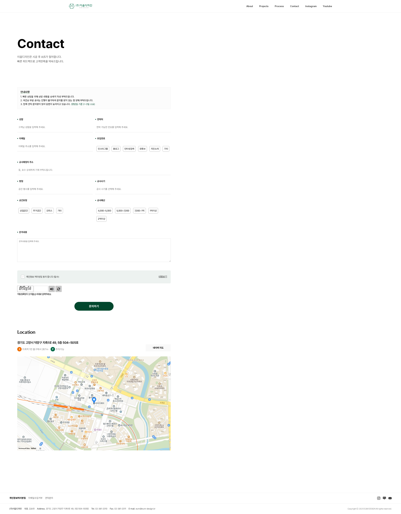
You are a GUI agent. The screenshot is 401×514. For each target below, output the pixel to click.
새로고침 (58, 289)
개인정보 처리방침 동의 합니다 (42, 276)
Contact (294, 6)
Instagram (311, 6)
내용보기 (163, 276)
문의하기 (94, 306)
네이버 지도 (158, 347)
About (249, 6)
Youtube (327, 6)
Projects (263, 6)
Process (279, 6)
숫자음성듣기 (52, 289)
